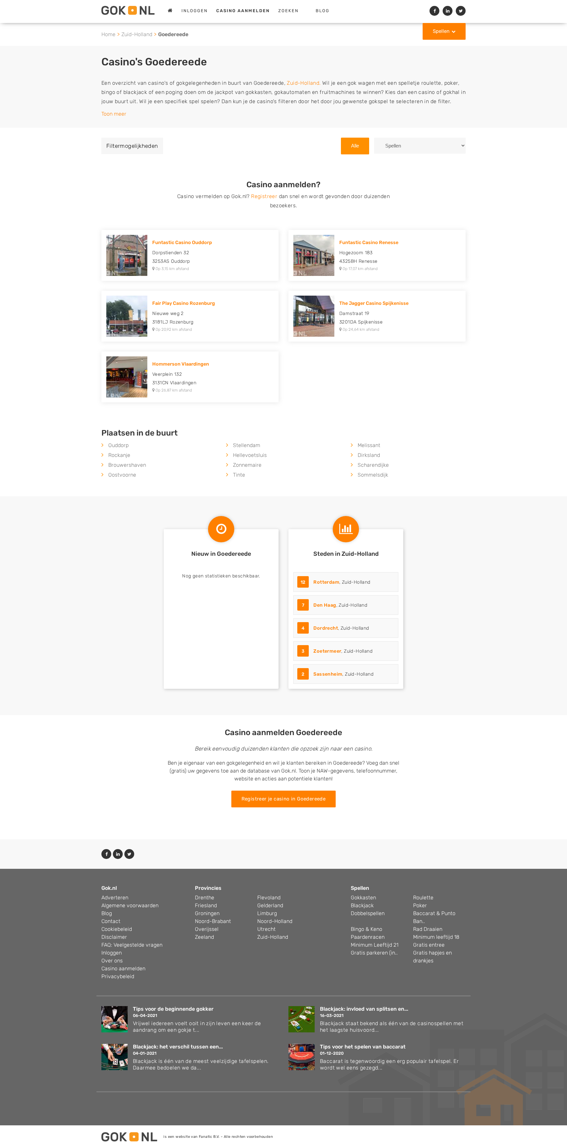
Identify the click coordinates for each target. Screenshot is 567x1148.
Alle (355, 145)
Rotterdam (326, 582)
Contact (110, 921)
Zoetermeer (327, 651)
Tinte (239, 475)
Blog (322, 10)
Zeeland (204, 937)
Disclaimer (114, 937)
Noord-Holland (274, 921)
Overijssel (207, 929)
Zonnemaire (247, 465)
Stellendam (246, 445)
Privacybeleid (117, 976)
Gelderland (270, 905)
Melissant (369, 445)
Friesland (206, 905)
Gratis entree (429, 945)
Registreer (264, 196)
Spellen (441, 31)
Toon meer (113, 114)
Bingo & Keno (366, 929)
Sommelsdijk (373, 475)
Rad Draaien (427, 929)
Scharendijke (373, 465)
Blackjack (362, 905)
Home (108, 34)
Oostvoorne (122, 475)
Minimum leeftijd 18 (436, 937)
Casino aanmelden (123, 968)
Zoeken (288, 10)
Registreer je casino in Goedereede (284, 799)
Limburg (267, 913)
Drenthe (204, 897)
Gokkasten (363, 897)
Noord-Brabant (213, 921)
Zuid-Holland (136, 34)
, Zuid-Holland (335, 582)
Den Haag (324, 605)
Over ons (112, 960)
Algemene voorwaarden (129, 905)
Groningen (207, 913)
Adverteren (114, 897)
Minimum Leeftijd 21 (374, 945)
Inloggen (194, 10)
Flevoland (269, 897)
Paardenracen (368, 937)
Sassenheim (327, 674)
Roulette (423, 897)
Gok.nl (109, 888)
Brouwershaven (127, 465)
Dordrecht (325, 628)
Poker (420, 905)
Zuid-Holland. (304, 83)
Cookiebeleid (116, 929)
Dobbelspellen (368, 913)
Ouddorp (118, 445)
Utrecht (266, 929)
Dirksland (369, 455)
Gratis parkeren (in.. (374, 953)
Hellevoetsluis (250, 455)
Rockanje (119, 455)
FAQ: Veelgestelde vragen (131, 945)
